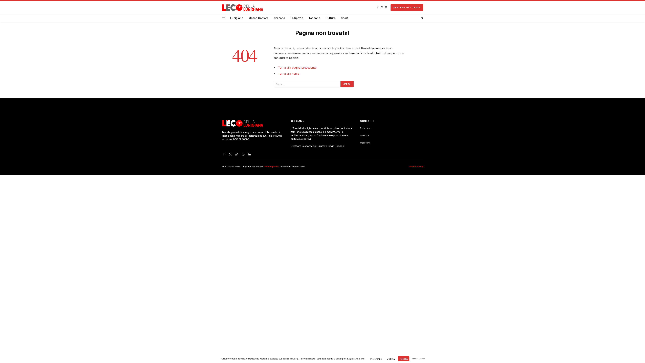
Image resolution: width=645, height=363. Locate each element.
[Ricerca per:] (307, 84)
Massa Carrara (259, 18)
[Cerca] (421, 18)
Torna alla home (288, 73)
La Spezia (296, 18)
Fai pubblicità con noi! (406, 7)
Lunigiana (236, 18)
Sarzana (279, 18)
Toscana (314, 18)
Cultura (331, 18)
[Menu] (223, 18)
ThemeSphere (270, 166)
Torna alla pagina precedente (297, 67)
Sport (344, 18)
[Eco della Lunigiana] (243, 7)
